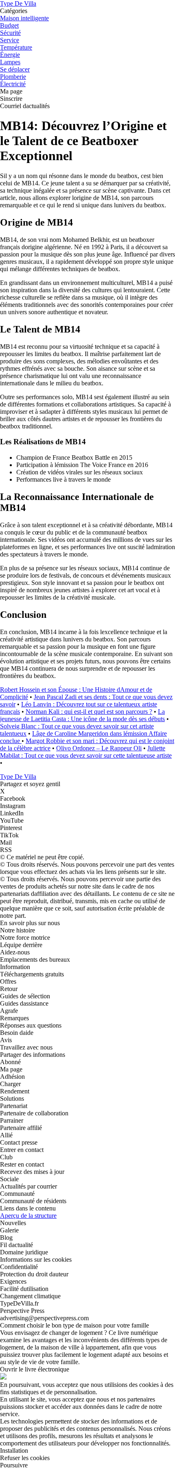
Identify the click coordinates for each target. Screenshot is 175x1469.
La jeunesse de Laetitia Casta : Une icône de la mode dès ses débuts (82, 715)
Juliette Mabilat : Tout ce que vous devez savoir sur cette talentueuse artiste (86, 752)
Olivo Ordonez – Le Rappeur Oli (99, 748)
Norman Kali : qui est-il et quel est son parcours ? (89, 711)
